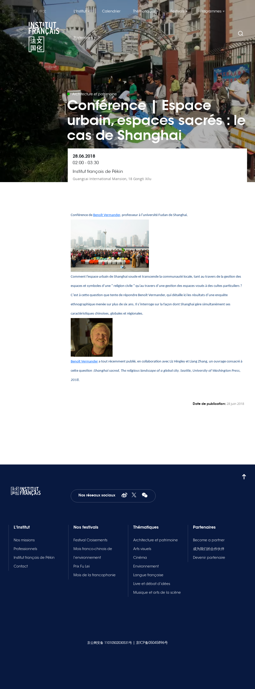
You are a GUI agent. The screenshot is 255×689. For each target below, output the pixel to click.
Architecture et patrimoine (155, 540)
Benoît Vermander (106, 215)
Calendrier (111, 11)
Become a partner (209, 540)
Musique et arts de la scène (157, 592)
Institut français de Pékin (34, 557)
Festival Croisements (90, 540)
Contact (21, 566)
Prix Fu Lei (81, 566)
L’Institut (80, 11)
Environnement (146, 566)
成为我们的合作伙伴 (208, 549)
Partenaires (83, 37)
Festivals (177, 11)
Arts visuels (142, 549)
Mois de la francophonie (94, 575)
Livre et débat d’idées (151, 583)
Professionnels (25, 549)
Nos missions (24, 540)
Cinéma (140, 557)
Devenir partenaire (209, 557)
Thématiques (144, 11)
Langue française (148, 575)
